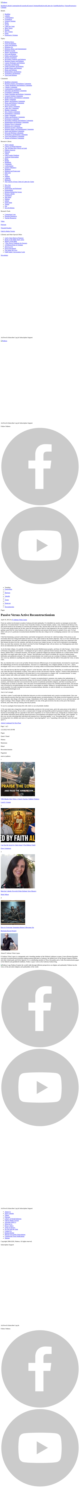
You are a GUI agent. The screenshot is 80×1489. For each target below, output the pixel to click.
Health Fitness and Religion (13, 68)
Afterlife (7, 596)
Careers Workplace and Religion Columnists (18, 85)
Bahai (6, 159)
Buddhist (3, 6)
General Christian (33, 6)
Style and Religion (10, 54)
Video (2, 221)
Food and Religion (10, 43)
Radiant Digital (9, 1233)
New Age (8, 185)
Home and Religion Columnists (14, 103)
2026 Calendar (9, 145)
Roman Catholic (10, 194)
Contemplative (16, 6)
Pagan (6, 33)
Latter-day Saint (51, 6)
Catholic (9, 6)
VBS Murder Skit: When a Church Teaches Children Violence (20, 799)
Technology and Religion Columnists (16, 134)
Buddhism (8, 162)
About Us (8, 1212)
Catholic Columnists (11, 87)
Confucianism (9, 166)
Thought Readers (6, 228)
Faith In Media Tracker (8, 231)
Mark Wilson (5, 894)
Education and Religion (12, 65)
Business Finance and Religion (14, 61)
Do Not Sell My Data (11, 1229)
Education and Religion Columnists (16, 90)
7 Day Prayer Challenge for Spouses (16, 243)
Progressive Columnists (12, 119)
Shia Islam (8, 197)
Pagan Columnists (10, 115)
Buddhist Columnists (11, 82)
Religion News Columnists (13, 124)
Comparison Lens (10, 214)
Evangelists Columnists (12, 92)
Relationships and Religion (13, 72)
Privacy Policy (9, 1226)
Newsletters (4, 255)
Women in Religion (11, 57)
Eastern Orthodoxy (10, 167)
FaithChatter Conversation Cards (15, 252)
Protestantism (9, 190)
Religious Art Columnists (12, 126)
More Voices (8, 28)
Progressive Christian (11, 35)
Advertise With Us (10, 1222)
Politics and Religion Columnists (15, 117)
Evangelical (24, 6)
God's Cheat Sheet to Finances (14, 238)
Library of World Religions (13, 146)
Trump (7, 600)
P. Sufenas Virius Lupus (19, 620)
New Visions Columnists (12, 112)
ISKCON (8, 173)
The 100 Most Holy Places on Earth (16, 148)
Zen (6, 206)
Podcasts (7, 152)
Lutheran (7, 178)
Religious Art (9, 47)
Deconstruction (9, 607)
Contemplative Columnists (13, 89)
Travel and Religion (11, 75)
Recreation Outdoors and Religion (15, 59)
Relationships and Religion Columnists (17, 122)
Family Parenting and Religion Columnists (18, 94)
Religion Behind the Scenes (13, 192)
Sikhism (7, 199)
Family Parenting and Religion (14, 66)
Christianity (8, 164)
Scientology (8, 195)
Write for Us (8, 1224)
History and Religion (11, 52)
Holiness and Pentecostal (12, 171)
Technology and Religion (12, 73)
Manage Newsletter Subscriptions (15, 1234)
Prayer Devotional (10, 248)
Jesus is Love (9, 247)
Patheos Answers (10, 150)
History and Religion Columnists (15, 101)
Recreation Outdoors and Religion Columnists (19, 120)
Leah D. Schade (6, 802)
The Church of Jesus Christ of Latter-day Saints (19, 181)
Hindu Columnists (10, 99)
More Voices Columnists (12, 106)
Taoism (7, 204)
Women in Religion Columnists (14, 138)
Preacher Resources (11, 216)
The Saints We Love (11, 250)
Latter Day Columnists (12, 108)
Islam (6, 174)
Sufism (7, 201)
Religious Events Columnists (13, 127)
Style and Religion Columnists (14, 133)
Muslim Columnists (11, 110)
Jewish (44, 6)
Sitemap (7, 1238)
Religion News (9, 42)
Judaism (7, 176)
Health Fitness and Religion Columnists (17, 98)
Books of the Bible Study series (14, 240)
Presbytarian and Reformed (13, 188)
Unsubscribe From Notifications (14, 1236)
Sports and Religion (11, 45)
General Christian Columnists (14, 96)
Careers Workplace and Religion (15, 63)
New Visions (65, 6)
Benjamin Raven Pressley (9, 931)
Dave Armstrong (6, 848)
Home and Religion (11, 70)
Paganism (8, 187)
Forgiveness (8, 589)
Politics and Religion (11, 56)
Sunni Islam (8, 202)
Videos (7, 153)
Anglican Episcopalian (12, 157)
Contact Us (8, 1231)
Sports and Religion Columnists (14, 131)
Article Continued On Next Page (11, 723)
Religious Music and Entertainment (15, 49)
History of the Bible (11, 241)
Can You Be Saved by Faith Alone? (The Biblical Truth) (18, 845)
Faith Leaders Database (12, 155)
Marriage (7, 593)
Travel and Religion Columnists (14, 136)
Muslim (58, 6)
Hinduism (8, 169)
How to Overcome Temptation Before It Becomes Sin (17, 927)
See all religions (9, 208)
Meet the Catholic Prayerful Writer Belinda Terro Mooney (18, 891)
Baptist (7, 160)
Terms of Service (10, 1227)
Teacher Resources (10, 218)
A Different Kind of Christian (14, 245)
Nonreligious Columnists (12, 113)
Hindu (40, 6)
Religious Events (10, 50)
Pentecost (8, 603)
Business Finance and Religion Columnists (18, 83)
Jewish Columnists (10, 105)
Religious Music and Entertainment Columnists (19, 129)
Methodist (8, 180)
